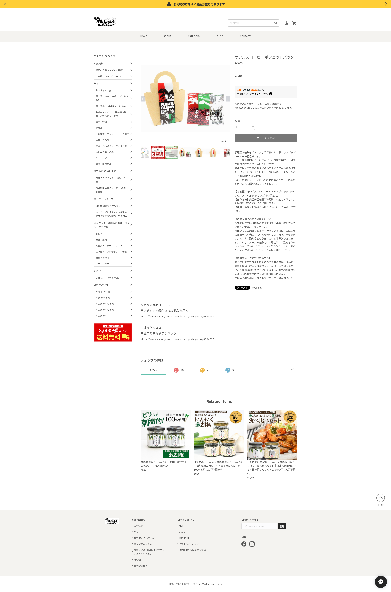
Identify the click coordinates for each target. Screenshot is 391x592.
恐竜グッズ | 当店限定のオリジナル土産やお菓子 (112, 225)
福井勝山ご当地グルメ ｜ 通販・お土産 (112, 189)
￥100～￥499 (103, 291)
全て (96, 83)
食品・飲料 (101, 122)
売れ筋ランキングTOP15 (108, 76)
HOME (143, 36)
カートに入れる (266, 138)
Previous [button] (143, 98)
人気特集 (98, 63)
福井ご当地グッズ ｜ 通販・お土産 (112, 179)
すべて (153, 370)
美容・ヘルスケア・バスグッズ (111, 145)
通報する (257, 287)
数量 (237, 121)
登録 (282, 526)
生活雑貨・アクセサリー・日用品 (112, 134)
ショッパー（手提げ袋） (108, 277)
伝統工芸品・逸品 (105, 151)
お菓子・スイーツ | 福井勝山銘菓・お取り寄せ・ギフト (111, 114)
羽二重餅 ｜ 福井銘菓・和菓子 (111, 106)
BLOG (220, 36)
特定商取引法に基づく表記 (192, 549)
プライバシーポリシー (190, 543)
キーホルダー (102, 157)
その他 (97, 270)
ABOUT (167, 36)
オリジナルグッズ (103, 199)
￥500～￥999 (103, 297)
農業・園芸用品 (103, 163)
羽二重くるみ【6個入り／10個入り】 (112, 98)
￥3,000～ (101, 315)
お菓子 (99, 233)
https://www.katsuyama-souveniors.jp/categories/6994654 (177, 316)
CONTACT (245, 36)
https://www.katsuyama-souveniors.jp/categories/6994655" (178, 339)
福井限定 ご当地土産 (105, 171)
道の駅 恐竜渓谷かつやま (108, 205)
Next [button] (228, 98)
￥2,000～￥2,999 (105, 309)
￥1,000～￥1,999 (105, 303)
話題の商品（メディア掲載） (110, 70)
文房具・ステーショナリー (109, 245)
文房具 (99, 127)
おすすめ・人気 (103, 90)
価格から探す (101, 285)
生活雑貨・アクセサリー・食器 (111, 251)
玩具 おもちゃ (103, 257)
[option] (185, 99)
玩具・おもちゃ (103, 139)
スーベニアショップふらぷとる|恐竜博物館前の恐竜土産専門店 (112, 213)
